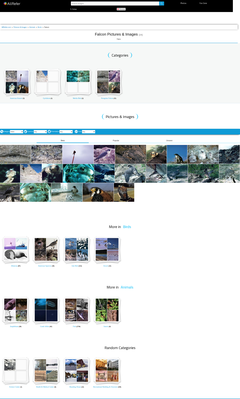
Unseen (169, 140)
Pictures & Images (20, 27)
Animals (32, 27)
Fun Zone (203, 3)
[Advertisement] (85, 18)
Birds (40, 27)
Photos (183, 3)
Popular (116, 140)
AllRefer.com (6, 27)
